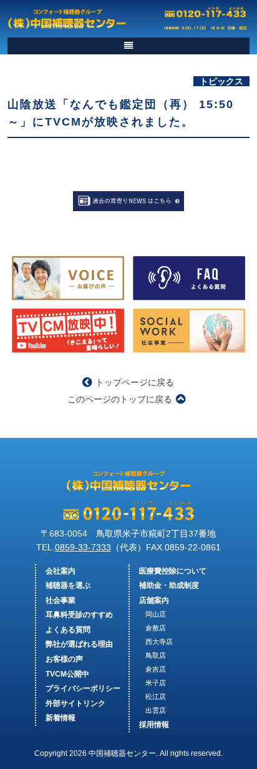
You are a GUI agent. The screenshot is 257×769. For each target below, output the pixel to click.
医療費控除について (172, 571)
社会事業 (60, 600)
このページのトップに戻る (119, 399)
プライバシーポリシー (83, 688)
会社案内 (60, 571)
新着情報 (60, 717)
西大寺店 (159, 641)
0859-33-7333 (83, 547)
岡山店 (155, 614)
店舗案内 (154, 600)
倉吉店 (155, 669)
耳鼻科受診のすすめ (79, 614)
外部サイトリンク (75, 703)
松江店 (155, 696)
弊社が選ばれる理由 (79, 644)
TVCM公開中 (67, 674)
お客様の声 (64, 659)
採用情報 (154, 724)
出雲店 (155, 710)
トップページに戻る (134, 382)
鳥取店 (155, 655)
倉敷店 (155, 628)
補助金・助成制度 (169, 585)
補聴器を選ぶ (68, 585)
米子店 (155, 683)
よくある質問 (68, 629)
